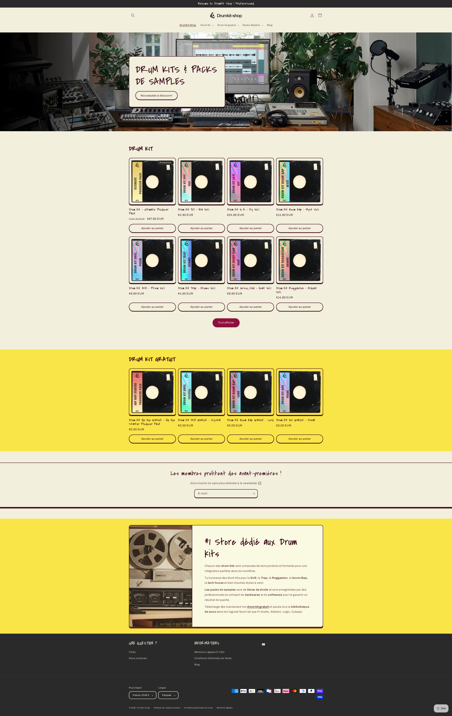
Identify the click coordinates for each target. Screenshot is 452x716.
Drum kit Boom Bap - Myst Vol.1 (297, 210)
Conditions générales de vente (198, 708)
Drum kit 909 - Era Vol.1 (193, 210)
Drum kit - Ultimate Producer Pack (149, 212)
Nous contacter (138, 658)
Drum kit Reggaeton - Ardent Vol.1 (296, 290)
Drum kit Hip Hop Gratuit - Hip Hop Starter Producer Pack (152, 422)
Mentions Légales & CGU (209, 652)
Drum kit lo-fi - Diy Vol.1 (243, 210)
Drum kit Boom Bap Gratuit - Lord (250, 420)
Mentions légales (225, 708)
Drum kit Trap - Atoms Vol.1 (196, 288)
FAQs (132, 652)
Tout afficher (226, 322)
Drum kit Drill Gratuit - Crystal (199, 420)
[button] (133, 15)
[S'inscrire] (253, 493)
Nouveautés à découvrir (156, 95)
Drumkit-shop (143, 708)
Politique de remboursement (167, 708)
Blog (197, 664)
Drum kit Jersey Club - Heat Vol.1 (249, 288)
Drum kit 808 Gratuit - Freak (295, 420)
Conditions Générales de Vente (213, 658)
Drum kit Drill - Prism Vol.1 (147, 288)
